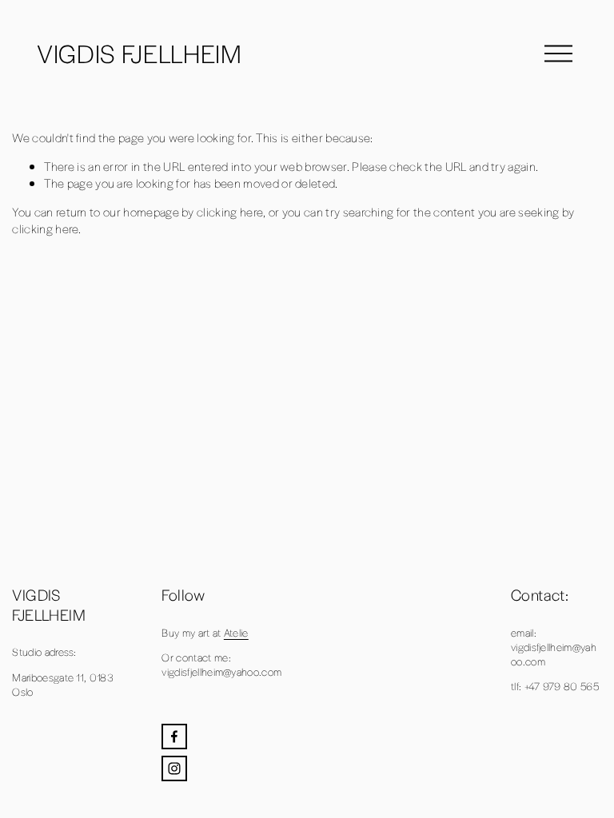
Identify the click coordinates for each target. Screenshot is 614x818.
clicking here (230, 211)
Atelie (236, 632)
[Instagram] (174, 768)
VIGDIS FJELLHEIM (139, 52)
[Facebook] (174, 736)
